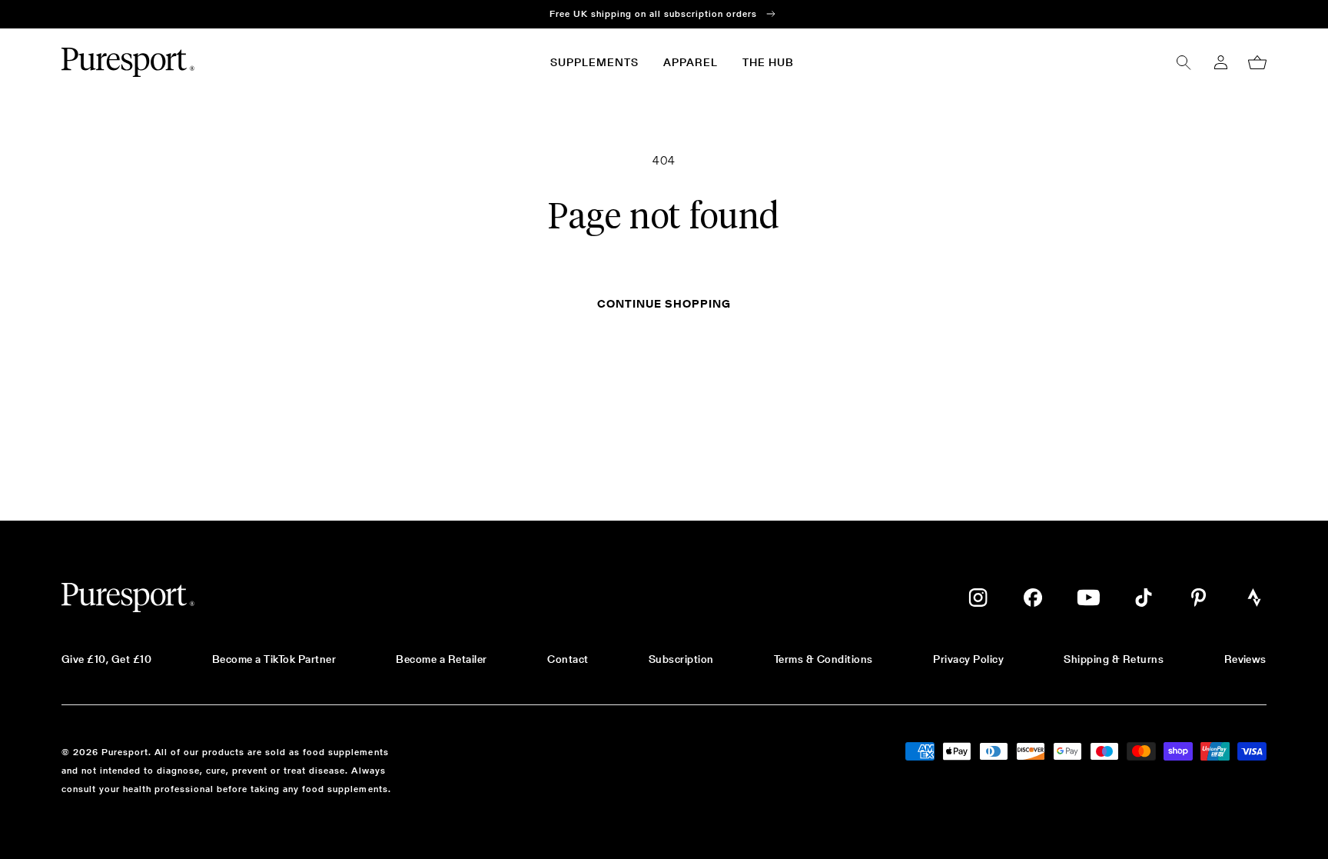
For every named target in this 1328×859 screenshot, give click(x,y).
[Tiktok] (1143, 597)
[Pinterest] (1199, 597)
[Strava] (1254, 597)
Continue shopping (664, 303)
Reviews (1245, 659)
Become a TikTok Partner (274, 659)
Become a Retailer (441, 659)
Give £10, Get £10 (106, 659)
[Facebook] (1033, 597)
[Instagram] (978, 597)
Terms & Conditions (823, 659)
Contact (567, 659)
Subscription (681, 659)
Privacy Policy (968, 659)
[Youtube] (1088, 597)
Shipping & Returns (1114, 659)
